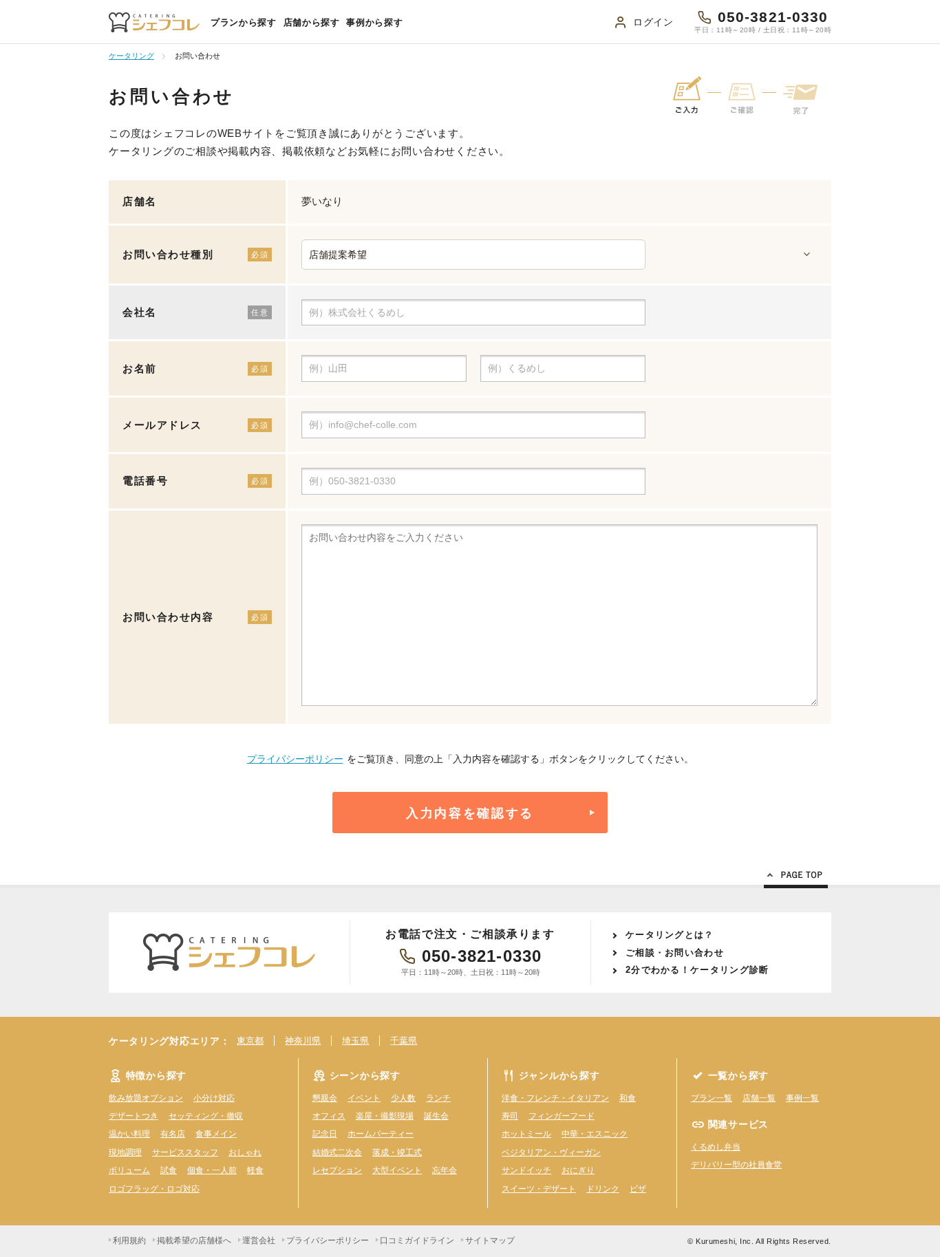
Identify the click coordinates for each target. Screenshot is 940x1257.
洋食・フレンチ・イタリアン (555, 1098)
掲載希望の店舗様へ (194, 1240)
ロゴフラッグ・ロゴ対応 (154, 1189)
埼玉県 (355, 1040)
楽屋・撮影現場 (385, 1116)
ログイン (653, 22)
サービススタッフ (185, 1152)
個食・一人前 (212, 1170)
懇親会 (324, 1098)
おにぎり (578, 1170)
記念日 (324, 1134)
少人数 (403, 1098)
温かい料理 (129, 1134)
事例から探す (374, 22)
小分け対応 (214, 1098)
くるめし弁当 (715, 1147)
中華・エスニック (595, 1134)
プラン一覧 (711, 1098)
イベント (364, 1098)
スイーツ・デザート (539, 1189)
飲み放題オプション (146, 1098)
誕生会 (436, 1116)
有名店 (172, 1134)
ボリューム (129, 1170)
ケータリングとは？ (670, 935)
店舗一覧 (759, 1098)
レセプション (337, 1170)
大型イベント (397, 1170)
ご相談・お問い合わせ (675, 952)
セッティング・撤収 (206, 1116)
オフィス (328, 1116)
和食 (627, 1098)
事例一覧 (802, 1098)
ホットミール (526, 1134)
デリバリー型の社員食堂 (736, 1165)
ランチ (438, 1098)
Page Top (796, 877)
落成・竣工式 (397, 1152)
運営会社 (258, 1240)
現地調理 (125, 1152)
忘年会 (444, 1170)
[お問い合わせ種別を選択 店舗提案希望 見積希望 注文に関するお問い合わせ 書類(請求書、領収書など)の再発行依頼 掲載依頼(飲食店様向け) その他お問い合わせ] (559, 254)
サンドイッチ (526, 1170)
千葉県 (403, 1040)
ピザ (638, 1189)
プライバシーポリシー (295, 758)
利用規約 (129, 1240)
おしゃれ (244, 1152)
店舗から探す (312, 22)
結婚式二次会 (337, 1152)
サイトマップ (490, 1240)
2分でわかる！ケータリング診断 (697, 970)
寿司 (510, 1116)
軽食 (255, 1170)
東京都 (250, 1040)
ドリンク (602, 1189)
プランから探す (244, 22)
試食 (168, 1170)
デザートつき (133, 1116)
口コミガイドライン (417, 1240)
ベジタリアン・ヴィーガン (551, 1152)
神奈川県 (303, 1040)
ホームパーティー (381, 1134)
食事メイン (216, 1134)
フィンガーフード (561, 1116)
